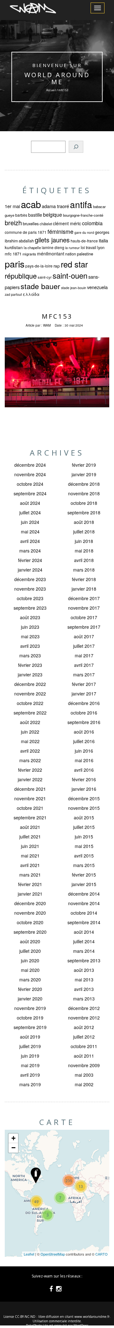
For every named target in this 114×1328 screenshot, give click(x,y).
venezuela (97, 287)
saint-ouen (70, 275)
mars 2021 (30, 874)
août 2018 (84, 522)
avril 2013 (84, 989)
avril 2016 (84, 770)
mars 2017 (84, 674)
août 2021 (30, 827)
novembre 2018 (84, 493)
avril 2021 (30, 865)
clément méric (67, 223)
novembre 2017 (84, 608)
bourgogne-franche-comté (83, 215)
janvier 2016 (84, 789)
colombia (92, 223)
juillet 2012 (84, 1036)
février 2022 (30, 770)
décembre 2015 (84, 798)
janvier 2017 (84, 693)
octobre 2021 (30, 808)
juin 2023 (30, 627)
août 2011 (84, 1056)
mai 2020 (30, 970)
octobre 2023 (30, 598)
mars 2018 (84, 569)
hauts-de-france (84, 240)
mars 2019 (30, 1084)
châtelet (46, 223)
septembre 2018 (83, 512)
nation (70, 254)
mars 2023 (30, 655)
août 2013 (84, 970)
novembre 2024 (30, 474)
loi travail (88, 247)
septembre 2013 (83, 960)
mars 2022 (30, 760)
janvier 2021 (30, 894)
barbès (21, 215)
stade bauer (40, 286)
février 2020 (30, 989)
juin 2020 (30, 960)
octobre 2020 (30, 922)
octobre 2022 (30, 703)
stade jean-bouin (73, 287)
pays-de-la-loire (39, 265)
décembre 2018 (84, 484)
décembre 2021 (30, 789)
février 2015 (84, 874)
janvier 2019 (84, 474)
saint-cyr (45, 277)
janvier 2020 (30, 998)
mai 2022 (30, 741)
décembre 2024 (30, 465)
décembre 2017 (84, 598)
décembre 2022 (30, 684)
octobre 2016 (84, 712)
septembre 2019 (30, 1027)
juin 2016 (84, 751)
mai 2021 (30, 855)
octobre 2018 (84, 503)
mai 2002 (84, 1084)
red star (74, 264)
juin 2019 (30, 1056)
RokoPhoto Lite (37, 1325)
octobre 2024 (30, 484)
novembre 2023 (30, 589)
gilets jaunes (52, 239)
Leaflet (29, 1254)
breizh (13, 222)
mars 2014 (84, 951)
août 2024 (30, 503)
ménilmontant (50, 253)
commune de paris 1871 (26, 232)
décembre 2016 (84, 703)
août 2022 (30, 722)
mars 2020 (30, 979)
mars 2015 (84, 865)
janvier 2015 (84, 884)
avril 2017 (84, 665)
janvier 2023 (30, 674)
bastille (35, 215)
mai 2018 (84, 550)
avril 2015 (84, 855)
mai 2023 (30, 636)
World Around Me (57, 78)
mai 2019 (30, 1065)
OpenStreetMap (53, 1254)
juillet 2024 (30, 512)
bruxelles (31, 223)
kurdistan (14, 247)
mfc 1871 (13, 254)
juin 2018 (84, 541)
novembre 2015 (84, 808)
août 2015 (84, 817)
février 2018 (84, 579)
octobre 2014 (84, 913)
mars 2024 (30, 550)
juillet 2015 (84, 827)
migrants (29, 253)
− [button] (13, 1148)
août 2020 (30, 941)
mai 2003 (84, 1075)
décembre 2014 (84, 894)
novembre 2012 (84, 1017)
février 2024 (30, 560)
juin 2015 (84, 836)
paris (14, 263)
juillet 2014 (84, 941)
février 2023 (30, 665)
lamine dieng (53, 247)
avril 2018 (84, 560)
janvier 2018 (84, 589)
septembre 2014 (83, 922)
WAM (47, 325)
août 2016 (84, 731)
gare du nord (84, 232)
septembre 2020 (30, 932)
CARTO (101, 1254)
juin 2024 (30, 522)
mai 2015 (84, 846)
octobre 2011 (84, 1046)
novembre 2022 (30, 693)
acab (31, 204)
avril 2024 (30, 541)
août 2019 (30, 1036)
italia (103, 240)
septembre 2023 (30, 608)
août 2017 (84, 636)
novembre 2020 (30, 913)
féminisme (60, 231)
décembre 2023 (30, 579)
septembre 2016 (83, 722)
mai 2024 (30, 531)
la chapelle (32, 247)
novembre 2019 (30, 1008)
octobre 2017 (84, 617)
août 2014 (84, 932)
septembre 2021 (30, 817)
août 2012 (84, 1027)
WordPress (80, 1325)
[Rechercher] (76, 147)
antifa (81, 204)
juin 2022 (30, 731)
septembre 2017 (83, 627)
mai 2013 (84, 979)
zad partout (13, 294)
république (21, 276)
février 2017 (84, 684)
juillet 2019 (30, 1046)
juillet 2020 (30, 951)
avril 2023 (30, 646)
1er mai (12, 206)
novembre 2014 (84, 903)
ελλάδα (31, 294)
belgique (52, 214)
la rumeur (72, 247)
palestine (85, 254)
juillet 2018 (84, 531)
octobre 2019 (30, 1017)
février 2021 (30, 884)
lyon (100, 247)
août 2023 (30, 617)
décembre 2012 (84, 1008)
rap (57, 266)
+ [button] (13, 1138)
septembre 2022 (30, 712)
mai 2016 (84, 760)
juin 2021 (30, 846)
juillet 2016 (84, 741)
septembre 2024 (30, 493)
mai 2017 (84, 655)
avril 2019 (30, 1075)
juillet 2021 (30, 836)
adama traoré (55, 206)
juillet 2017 (84, 646)
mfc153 (57, 316)
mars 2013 (84, 998)
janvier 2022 (30, 779)
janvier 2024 (30, 569)
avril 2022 (30, 751)
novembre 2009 (84, 1065)
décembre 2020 (30, 903)
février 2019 (84, 465)
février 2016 (84, 779)
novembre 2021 (30, 798)
